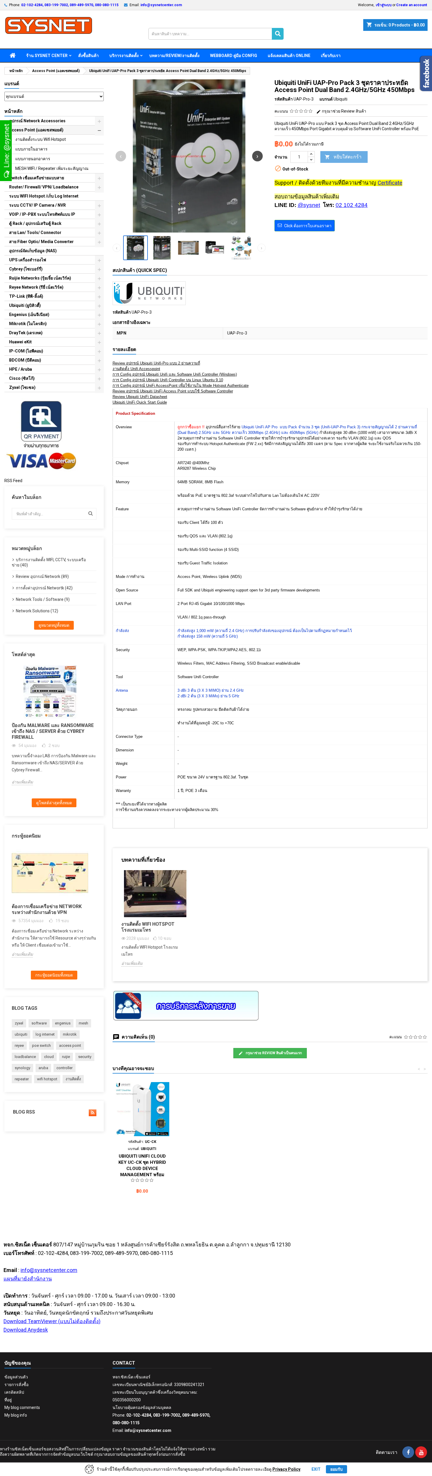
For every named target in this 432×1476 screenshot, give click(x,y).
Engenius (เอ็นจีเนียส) (29, 314)
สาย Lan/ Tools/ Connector (35, 232)
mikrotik (70, 1034)
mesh (83, 1023)
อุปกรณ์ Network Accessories (37, 120)
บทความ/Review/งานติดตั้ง (174, 55)
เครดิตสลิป (14, 1392)
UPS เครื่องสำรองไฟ (27, 260)
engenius (63, 1023)
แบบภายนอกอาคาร (32, 158)
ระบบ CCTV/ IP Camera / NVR (37, 205)
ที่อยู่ (8, 1400)
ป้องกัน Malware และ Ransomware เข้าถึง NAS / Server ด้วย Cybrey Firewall (53, 731)
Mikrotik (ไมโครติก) (28, 323)
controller (64, 1068)
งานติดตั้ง (73, 1079)
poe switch (41, 1045)
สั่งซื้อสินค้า (88, 55)
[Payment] (41, 434)
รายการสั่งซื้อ (16, 1384)
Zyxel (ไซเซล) (22, 387)
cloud (49, 1056)
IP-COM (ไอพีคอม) (26, 351)
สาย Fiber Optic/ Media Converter (41, 241)
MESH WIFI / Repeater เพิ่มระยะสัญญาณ (51, 168)
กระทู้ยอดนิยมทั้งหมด (54, 975)
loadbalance (25, 1056)
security (84, 1056)
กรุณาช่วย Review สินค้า (343, 111)
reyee (19, 1045)
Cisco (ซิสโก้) (22, 378)
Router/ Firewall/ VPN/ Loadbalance (43, 187)
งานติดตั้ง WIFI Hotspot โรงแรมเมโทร (148, 927)
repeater (22, 1079)
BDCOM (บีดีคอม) (25, 360)
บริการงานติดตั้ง (124, 55)
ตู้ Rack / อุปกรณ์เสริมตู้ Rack (35, 223)
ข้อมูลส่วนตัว (16, 1377)
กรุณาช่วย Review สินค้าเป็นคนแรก (273, 1053)
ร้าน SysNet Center (47, 55)
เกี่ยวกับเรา (331, 55)
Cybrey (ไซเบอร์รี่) (26, 269)
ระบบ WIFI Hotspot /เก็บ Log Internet (43, 196)
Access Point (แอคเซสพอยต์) (36, 130)
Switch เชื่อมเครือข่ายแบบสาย (36, 177)
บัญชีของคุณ (17, 1363)
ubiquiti (21, 1034)
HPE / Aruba (20, 369)
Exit (316, 1469)
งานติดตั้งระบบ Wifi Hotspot (40, 139)
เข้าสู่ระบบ (384, 5)
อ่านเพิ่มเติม (22, 782)
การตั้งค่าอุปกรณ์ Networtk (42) (44, 588)
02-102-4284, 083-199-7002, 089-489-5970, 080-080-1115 (69, 5)
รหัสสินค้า (283, 99)
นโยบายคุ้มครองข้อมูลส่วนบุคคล (142, 1407)
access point (70, 1045)
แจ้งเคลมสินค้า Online (289, 55)
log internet (45, 1034)
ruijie (66, 1056)
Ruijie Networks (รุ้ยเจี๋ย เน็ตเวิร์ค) (40, 278)
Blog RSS (23, 1112)
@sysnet (309, 205)
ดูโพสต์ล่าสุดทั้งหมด (54, 802)
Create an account (411, 5)
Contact (124, 1363)
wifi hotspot (47, 1079)
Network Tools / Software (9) (43, 599)
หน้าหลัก (13, 111)
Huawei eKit (20, 342)
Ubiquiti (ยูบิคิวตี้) (25, 305)
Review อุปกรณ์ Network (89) (42, 576)
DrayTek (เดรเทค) (26, 332)
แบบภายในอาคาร (31, 149)
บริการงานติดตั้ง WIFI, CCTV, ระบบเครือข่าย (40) (49, 562)
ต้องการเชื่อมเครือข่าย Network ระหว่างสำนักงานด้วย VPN (47, 909)
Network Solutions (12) (37, 611)
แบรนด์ (11, 83)
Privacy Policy (286, 1469)
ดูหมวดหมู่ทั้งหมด (53, 625)
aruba (43, 1068)
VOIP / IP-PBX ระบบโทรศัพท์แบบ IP (42, 214)
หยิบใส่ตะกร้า (343, 157)
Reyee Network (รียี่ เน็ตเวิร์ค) (36, 287)
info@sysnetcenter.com (161, 5)
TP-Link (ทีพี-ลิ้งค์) (26, 296)
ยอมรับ (336, 1469)
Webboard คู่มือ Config (233, 55)
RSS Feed (13, 480)
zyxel (19, 1023)
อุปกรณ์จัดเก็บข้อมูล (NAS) (33, 250)
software (39, 1023)
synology (22, 1068)
